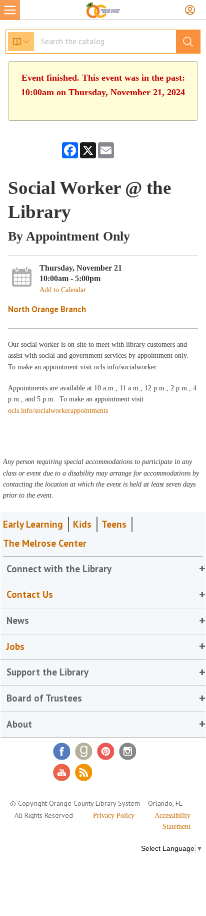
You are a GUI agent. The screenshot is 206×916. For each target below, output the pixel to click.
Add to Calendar (63, 290)
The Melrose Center (44, 543)
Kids (82, 524)
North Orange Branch (47, 309)
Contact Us (29, 594)
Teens (114, 524)
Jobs (15, 646)
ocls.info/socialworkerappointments (58, 410)
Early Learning (33, 524)
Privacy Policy (113, 815)
